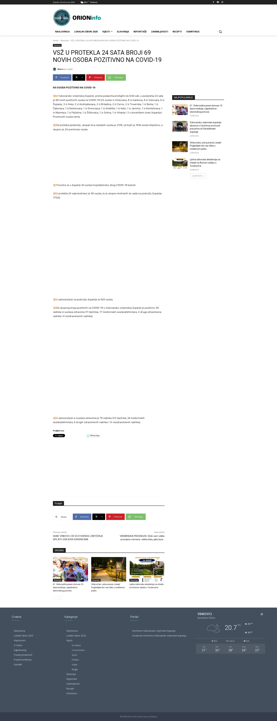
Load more (197, 175)
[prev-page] (55, 598)
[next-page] (60, 598)
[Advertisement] (108, 158)
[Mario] (55, 69)
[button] (220, 31)
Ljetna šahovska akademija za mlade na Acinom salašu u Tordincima (205, 162)
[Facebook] (213, 2)
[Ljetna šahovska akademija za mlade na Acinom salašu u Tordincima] (146, 569)
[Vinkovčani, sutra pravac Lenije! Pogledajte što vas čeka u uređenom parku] (108, 569)
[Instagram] (222, 2)
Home (56, 40)
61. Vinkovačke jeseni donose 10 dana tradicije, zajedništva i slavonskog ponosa (68, 587)
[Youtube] (218, 2)
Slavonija (65, 40)
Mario (60, 69)
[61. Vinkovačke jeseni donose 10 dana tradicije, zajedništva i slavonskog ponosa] (70, 569)
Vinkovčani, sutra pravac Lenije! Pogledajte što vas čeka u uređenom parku (108, 587)
